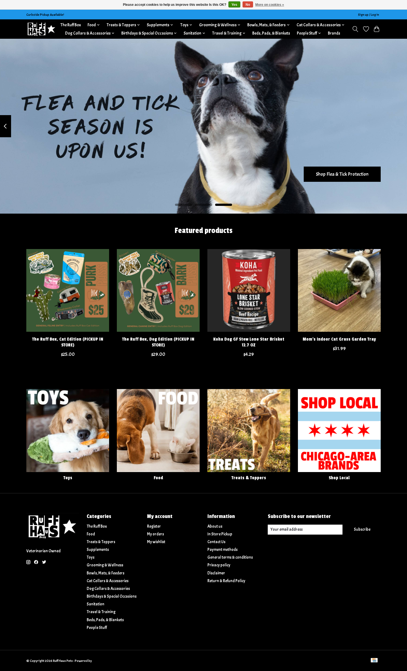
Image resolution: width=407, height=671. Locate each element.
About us (214, 526)
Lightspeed (100, 661)
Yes (234, 5)
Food (158, 478)
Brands (334, 33)
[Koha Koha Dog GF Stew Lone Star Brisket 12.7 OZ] (248, 290)
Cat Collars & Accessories (107, 581)
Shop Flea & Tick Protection (342, 174)
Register (154, 526)
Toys (67, 478)
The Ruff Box (70, 25)
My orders (155, 534)
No (248, 5)
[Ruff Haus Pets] (41, 29)
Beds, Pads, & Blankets (271, 33)
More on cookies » (269, 5)
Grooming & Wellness (105, 565)
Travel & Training (101, 612)
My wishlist (156, 542)
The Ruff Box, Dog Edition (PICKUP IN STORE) (158, 342)
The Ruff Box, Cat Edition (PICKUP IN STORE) (67, 342)
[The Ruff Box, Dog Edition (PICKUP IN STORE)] (158, 290)
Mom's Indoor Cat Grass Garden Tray (339, 339)
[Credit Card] (374, 661)
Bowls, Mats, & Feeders (105, 573)
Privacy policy (218, 565)
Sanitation (95, 604)
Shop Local (339, 478)
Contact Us (216, 542)
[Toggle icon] (355, 29)
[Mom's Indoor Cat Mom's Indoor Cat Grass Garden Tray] (339, 290)
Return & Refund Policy (226, 581)
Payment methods (222, 549)
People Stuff (97, 627)
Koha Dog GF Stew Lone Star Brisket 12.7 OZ (248, 342)
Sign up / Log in (368, 14)
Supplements (98, 549)
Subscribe (362, 529)
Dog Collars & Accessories (108, 588)
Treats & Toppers (248, 478)
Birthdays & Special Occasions (111, 596)
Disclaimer (216, 573)
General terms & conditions (230, 557)
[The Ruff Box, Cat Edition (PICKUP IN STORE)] (67, 290)
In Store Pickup (219, 534)
